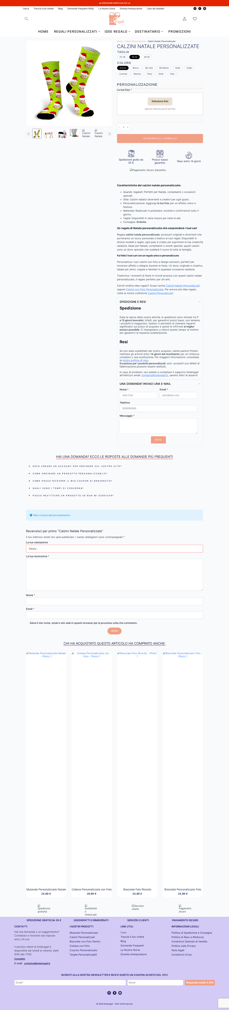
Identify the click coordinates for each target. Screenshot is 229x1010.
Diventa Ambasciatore (131, 8)
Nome (124, 389)
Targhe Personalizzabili (83, 954)
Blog (60, 8)
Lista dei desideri (155, 8)
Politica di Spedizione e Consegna (192, 932)
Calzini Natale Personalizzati (183, 285)
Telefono (125, 402)
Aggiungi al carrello (160, 138)
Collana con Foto (80, 945)
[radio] (122, 57)
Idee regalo (116, 31)
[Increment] (127, 127)
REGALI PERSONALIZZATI (75, 31)
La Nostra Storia (107, 8)
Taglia (123, 52)
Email (164, 389)
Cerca (26, 8)
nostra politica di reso (135, 360)
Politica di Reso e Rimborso (188, 937)
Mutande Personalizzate (84, 932)
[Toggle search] (26, 18)
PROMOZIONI (179, 31)
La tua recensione (37, 556)
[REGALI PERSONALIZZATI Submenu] (98, 31)
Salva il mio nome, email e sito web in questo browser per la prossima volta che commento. (84, 623)
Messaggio (127, 415)
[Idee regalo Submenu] (128, 31)
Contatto (19, 958)
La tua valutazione (37, 542)
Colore (124, 62)
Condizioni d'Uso (182, 954)
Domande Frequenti (132, 945)
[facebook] (199, 8)
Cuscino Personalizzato (83, 950)
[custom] (204, 8)
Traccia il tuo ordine (44, 8)
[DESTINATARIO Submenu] (161, 31)
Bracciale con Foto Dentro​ (85, 941)
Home (43, 31)
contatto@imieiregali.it (154, 375)
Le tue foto (124, 90)
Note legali (178, 950)
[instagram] (194, 8)
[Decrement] (119, 127)
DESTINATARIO (147, 31)
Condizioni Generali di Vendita (189, 941)
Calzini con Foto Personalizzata (144, 289)
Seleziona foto (160, 101)
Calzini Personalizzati (135, 41)
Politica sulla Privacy (184, 945)
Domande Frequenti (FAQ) (80, 8)
